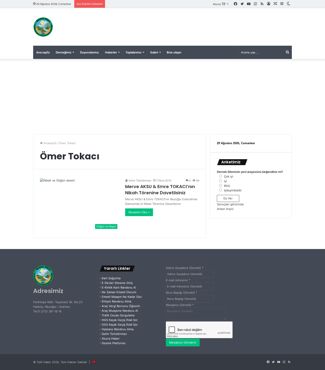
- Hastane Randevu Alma (116, 329)
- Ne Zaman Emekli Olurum (117, 292)
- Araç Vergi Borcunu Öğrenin (119, 306)
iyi (225, 181)
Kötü (227, 185)
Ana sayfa (43, 52)
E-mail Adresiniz (178, 280)
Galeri (154, 52)
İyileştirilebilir (233, 190)
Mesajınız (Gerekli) (180, 305)
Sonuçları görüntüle (230, 204)
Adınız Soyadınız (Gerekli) (184, 268)
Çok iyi (228, 176)
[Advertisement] (162, 96)
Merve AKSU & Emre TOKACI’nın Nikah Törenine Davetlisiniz (160, 189)
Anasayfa (49, 143)
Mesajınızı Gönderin (182, 342)
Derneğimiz (63, 52)
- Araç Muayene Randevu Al (118, 310)
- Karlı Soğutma (109, 278)
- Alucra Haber (109, 338)
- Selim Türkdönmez (113, 334)
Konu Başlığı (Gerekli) (181, 292)
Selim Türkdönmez (139, 180)
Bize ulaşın (174, 52)
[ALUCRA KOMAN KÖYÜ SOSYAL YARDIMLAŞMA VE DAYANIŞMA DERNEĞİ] (43, 27)
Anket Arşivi (225, 209)
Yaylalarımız (133, 52)
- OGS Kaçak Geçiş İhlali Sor (118, 324)
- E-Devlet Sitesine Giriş (116, 283)
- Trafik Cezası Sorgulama (117, 315)
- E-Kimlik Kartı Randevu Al (117, 287)
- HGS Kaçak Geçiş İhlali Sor (118, 320)
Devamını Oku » (139, 212)
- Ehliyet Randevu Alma (115, 301)
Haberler (111, 52)
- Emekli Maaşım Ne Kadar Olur (120, 296)
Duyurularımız (89, 52)
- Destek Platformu (112, 343)
